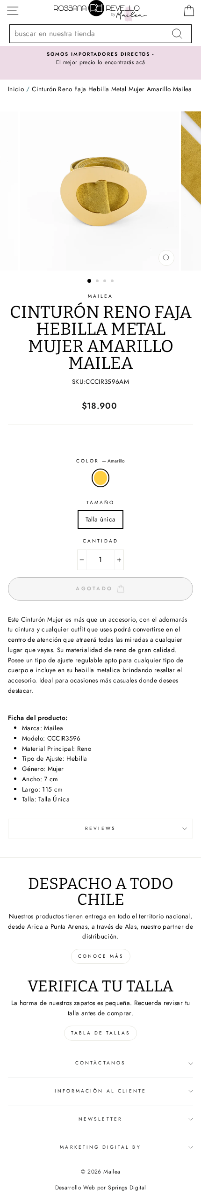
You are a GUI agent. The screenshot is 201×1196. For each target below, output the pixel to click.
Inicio (16, 89)
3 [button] (105, 281)
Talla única (101, 519)
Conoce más (100, 956)
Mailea (100, 296)
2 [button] (98, 281)
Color (100, 460)
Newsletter (100, 1119)
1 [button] (89, 281)
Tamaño (100, 502)
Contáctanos (100, 1062)
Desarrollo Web (75, 1187)
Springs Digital (127, 1187)
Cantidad (100, 540)
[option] (100, 59)
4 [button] (113, 281)
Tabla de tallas (100, 1032)
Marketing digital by (100, 1147)
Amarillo (100, 478)
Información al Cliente (100, 1090)
